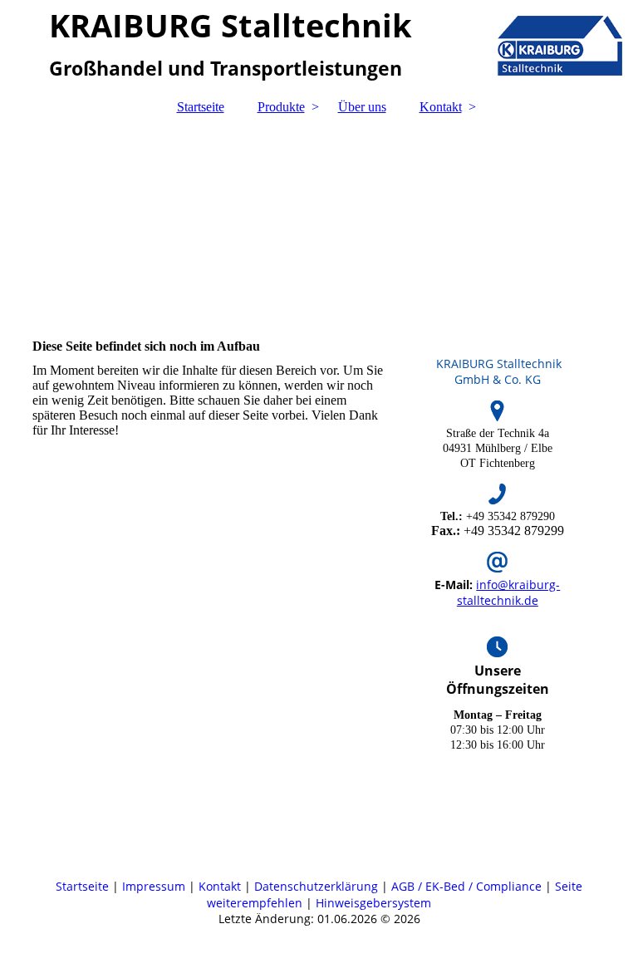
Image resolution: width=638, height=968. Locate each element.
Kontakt (441, 107)
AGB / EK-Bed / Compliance (466, 886)
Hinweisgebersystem (373, 903)
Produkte (281, 107)
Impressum (153, 886)
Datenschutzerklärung (317, 886)
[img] (319, 218)
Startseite (200, 107)
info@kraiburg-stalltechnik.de (509, 592)
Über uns (362, 107)
